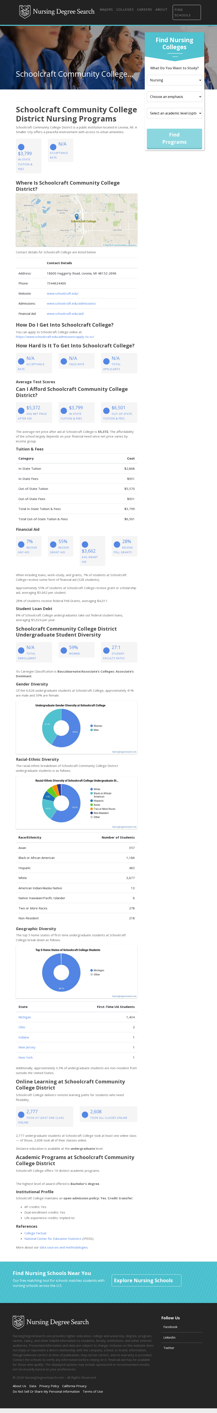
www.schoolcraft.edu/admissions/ (71, 303)
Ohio (21, 1027)
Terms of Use (93, 1391)
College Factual (35, 1233)
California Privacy (74, 1386)
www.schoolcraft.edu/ (63, 293)
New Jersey (26, 1047)
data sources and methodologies (64, 1247)
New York (25, 1057)
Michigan (24, 1017)
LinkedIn (169, 1337)
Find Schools (183, 12)
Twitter (168, 1348)
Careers (144, 9)
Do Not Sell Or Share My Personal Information (46, 1391)
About (162, 9)
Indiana (23, 1037)
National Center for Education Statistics (52, 1238)
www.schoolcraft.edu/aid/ (65, 313)
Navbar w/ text (57, 12)
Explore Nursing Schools (143, 1280)
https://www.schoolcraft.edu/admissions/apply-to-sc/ (55, 336)
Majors (106, 9)
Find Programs (174, 138)
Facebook (170, 1327)
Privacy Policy (49, 1386)
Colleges (125, 9)
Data (32, 1386)
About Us (19, 1386)
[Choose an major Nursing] (174, 80)
